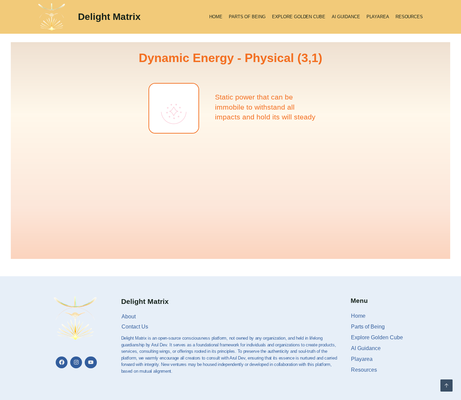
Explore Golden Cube (298, 16)
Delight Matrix (109, 16)
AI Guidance (346, 16)
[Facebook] (61, 362)
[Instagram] (76, 362)
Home (215, 16)
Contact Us (134, 327)
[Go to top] (446, 385)
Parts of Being (247, 16)
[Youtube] (91, 362)
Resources (409, 16)
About (128, 316)
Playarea (378, 16)
